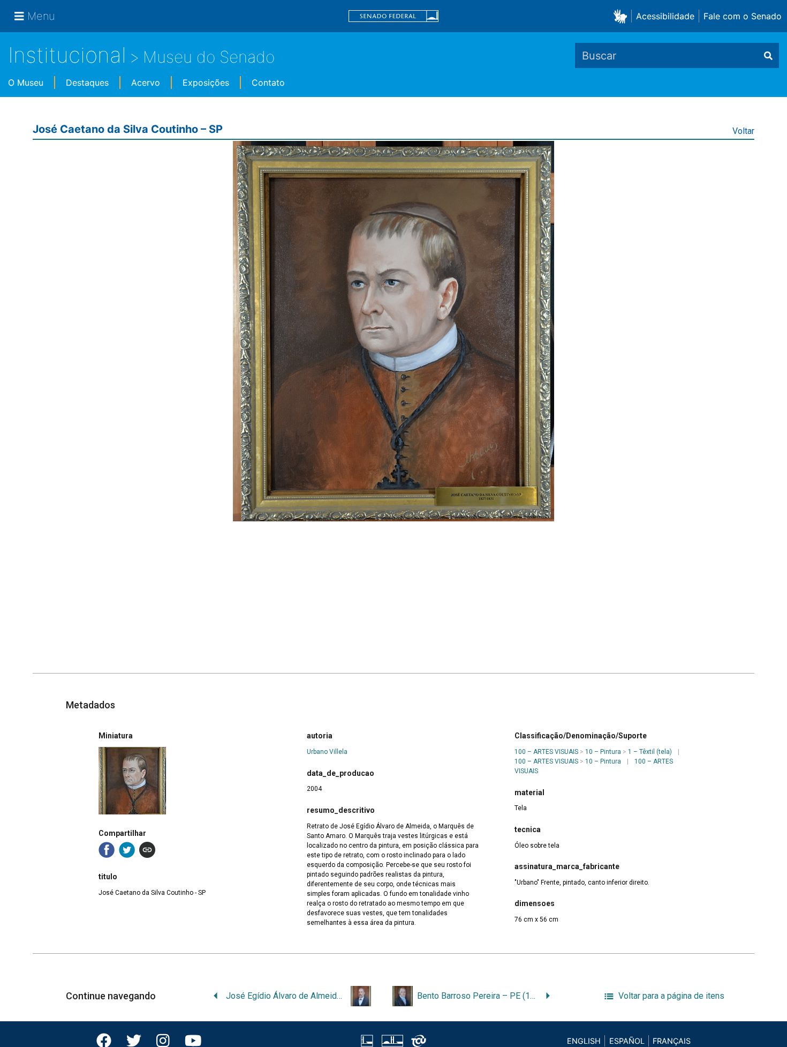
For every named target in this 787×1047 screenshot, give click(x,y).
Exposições (206, 82)
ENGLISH (584, 1040)
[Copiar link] (147, 850)
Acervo (145, 82)
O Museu (25, 82)
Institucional (67, 55)
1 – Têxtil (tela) (650, 752)
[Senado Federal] (393, 16)
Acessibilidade (665, 16)
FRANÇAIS (672, 1040)
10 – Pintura (603, 752)
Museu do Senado (209, 56)
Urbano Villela (327, 752)
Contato (268, 82)
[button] (622, 16)
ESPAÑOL (627, 1040)
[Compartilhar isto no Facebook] (107, 850)
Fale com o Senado (742, 16)
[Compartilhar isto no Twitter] (127, 850)
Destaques (87, 82)
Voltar (743, 131)
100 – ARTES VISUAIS (546, 752)
